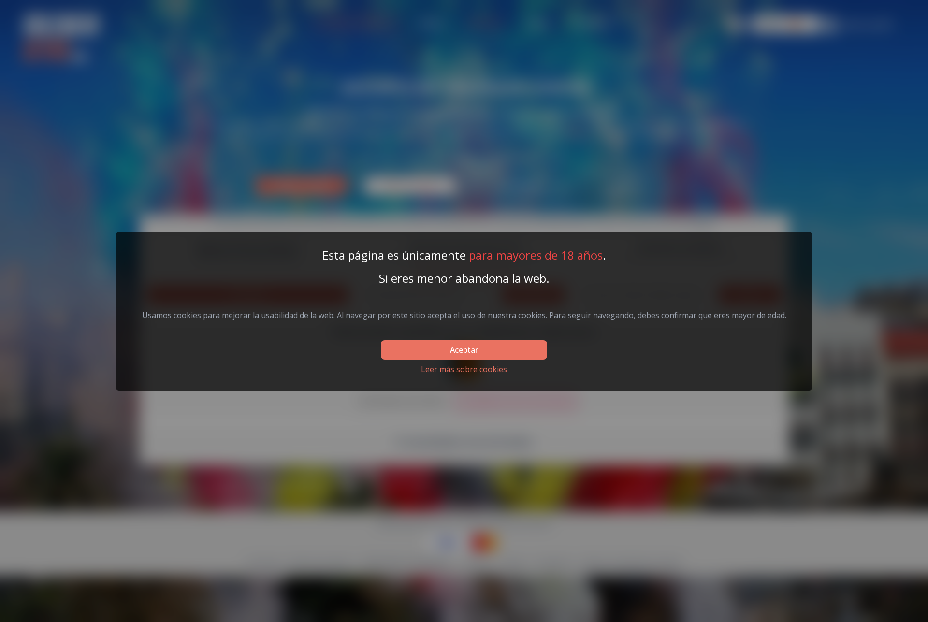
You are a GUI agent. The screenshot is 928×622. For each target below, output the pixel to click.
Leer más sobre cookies (464, 369)
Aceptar (464, 350)
